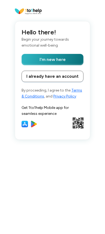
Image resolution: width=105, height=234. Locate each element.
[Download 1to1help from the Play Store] (34, 124)
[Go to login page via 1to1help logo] (28, 11)
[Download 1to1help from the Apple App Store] (25, 124)
